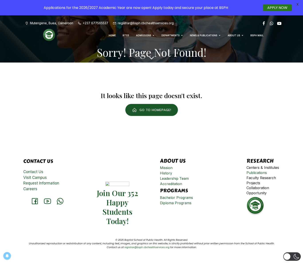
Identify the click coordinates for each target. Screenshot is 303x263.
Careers (30, 189)
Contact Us (33, 172)
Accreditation (171, 184)
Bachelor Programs (176, 197)
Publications (256, 172)
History (166, 173)
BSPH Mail (257, 35)
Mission (166, 168)
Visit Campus (35, 177)
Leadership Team (174, 178)
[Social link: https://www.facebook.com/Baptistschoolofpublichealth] (262, 23)
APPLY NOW (277, 7)
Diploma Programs (175, 203)
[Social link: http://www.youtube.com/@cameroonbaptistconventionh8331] (277, 23)
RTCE (126, 35)
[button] (292, 256)
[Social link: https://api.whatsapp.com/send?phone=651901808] (270, 23)
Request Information (41, 183)
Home (112, 35)
